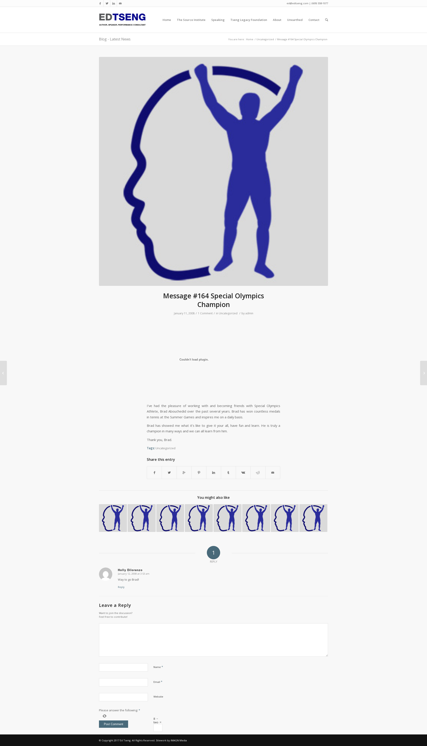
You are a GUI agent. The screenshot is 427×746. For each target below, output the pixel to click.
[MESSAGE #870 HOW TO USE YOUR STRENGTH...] (313, 518)
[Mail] (120, 3)
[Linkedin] (113, 3)
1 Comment (205, 313)
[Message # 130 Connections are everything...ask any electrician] (228, 518)
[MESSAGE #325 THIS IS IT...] (113, 518)
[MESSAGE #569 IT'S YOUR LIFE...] (285, 518)
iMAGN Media (179, 740)
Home (249, 39)
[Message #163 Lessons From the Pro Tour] (3, 373)
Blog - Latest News (115, 39)
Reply (121, 587)
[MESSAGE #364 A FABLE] (170, 518)
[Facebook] (100, 3)
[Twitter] (107, 3)
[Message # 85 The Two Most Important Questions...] (142, 518)
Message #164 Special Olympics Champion (213, 300)
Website (158, 696)
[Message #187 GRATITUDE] (199, 518)
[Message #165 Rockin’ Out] (423, 373)
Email (157, 682)
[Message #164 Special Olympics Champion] (213, 171)
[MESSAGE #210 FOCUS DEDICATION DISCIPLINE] (256, 518)
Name (158, 667)
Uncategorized (265, 39)
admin (249, 313)
